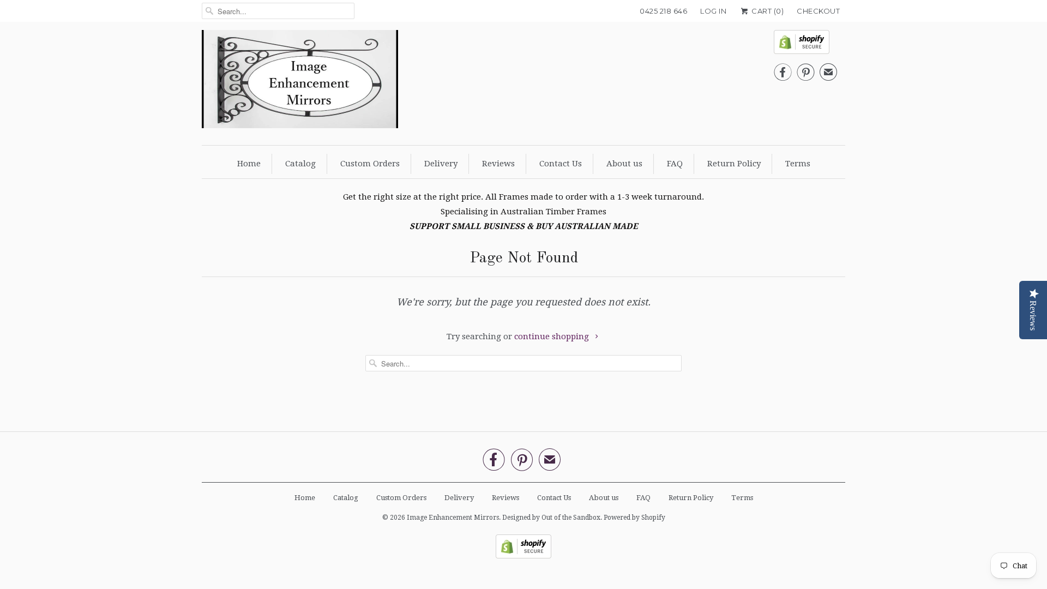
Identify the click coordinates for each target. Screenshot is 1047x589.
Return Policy (734, 164)
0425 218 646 (663, 11)
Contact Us (560, 164)
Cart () (767, 11)
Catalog (300, 164)
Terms (797, 164)
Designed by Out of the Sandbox (551, 517)
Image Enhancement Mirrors (453, 517)
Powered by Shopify (634, 517)
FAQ (675, 164)
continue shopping (552, 336)
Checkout (818, 11)
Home (249, 164)
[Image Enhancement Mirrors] (300, 82)
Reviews (498, 164)
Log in (713, 11)
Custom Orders (370, 164)
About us (624, 164)
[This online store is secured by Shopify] (805, 45)
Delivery (441, 164)
